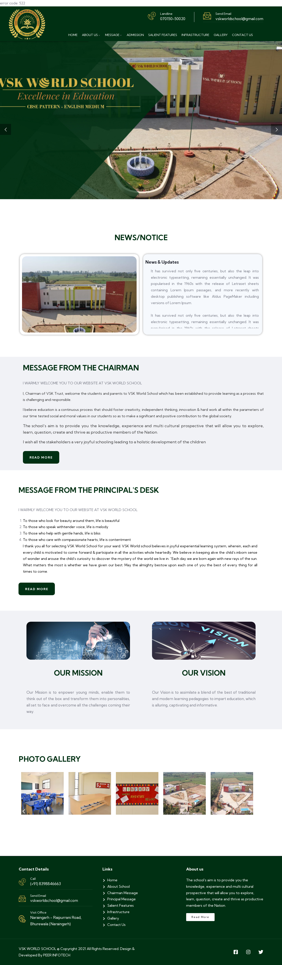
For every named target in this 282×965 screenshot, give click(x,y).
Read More (41, 457)
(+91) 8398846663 (45, 883)
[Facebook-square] (235, 952)
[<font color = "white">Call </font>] (22, 882)
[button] (23, 811)
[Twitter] (260, 952)
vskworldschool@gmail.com (54, 900)
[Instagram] (248, 952)
